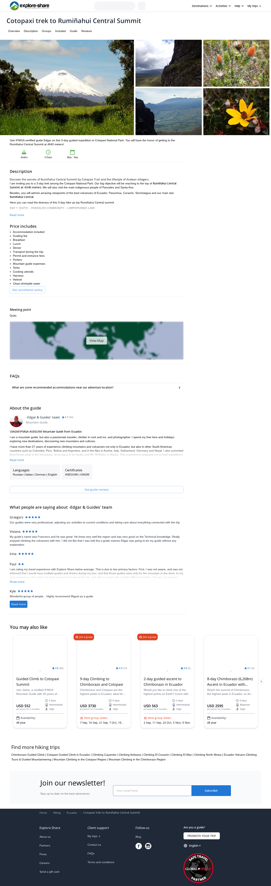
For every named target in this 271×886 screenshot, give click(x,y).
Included (60, 31)
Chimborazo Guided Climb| (28, 795)
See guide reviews (97, 489)
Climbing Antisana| (131, 795)
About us (45, 877)
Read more (17, 215)
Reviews (86, 31)
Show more (17, 582)
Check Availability (225, 177)
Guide (73, 31)
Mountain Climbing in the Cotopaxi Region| (81, 800)
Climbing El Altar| (182, 795)
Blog (138, 877)
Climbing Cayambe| (105, 795)
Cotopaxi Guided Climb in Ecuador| (69, 795)
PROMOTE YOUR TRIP (201, 876)
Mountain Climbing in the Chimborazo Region (137, 800)
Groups (46, 31)
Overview (14, 31)
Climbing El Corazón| (157, 795)
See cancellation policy (27, 290)
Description (31, 31)
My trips (252, 6)
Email (197, 157)
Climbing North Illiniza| (208, 795)
